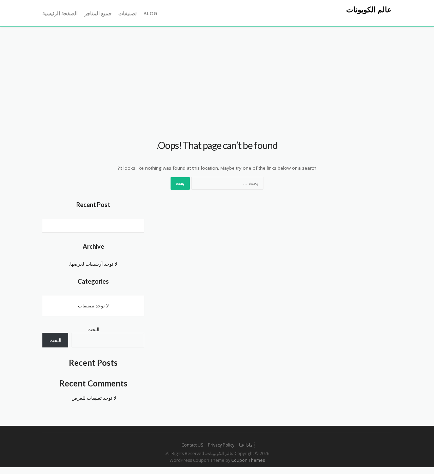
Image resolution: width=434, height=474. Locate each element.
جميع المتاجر (98, 13)
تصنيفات (127, 13)
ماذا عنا (246, 445)
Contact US (192, 445)
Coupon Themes (248, 460)
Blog (150, 13)
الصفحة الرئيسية (60, 13)
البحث (93, 329)
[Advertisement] (217, 78)
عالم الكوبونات (369, 9)
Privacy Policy (221, 445)
